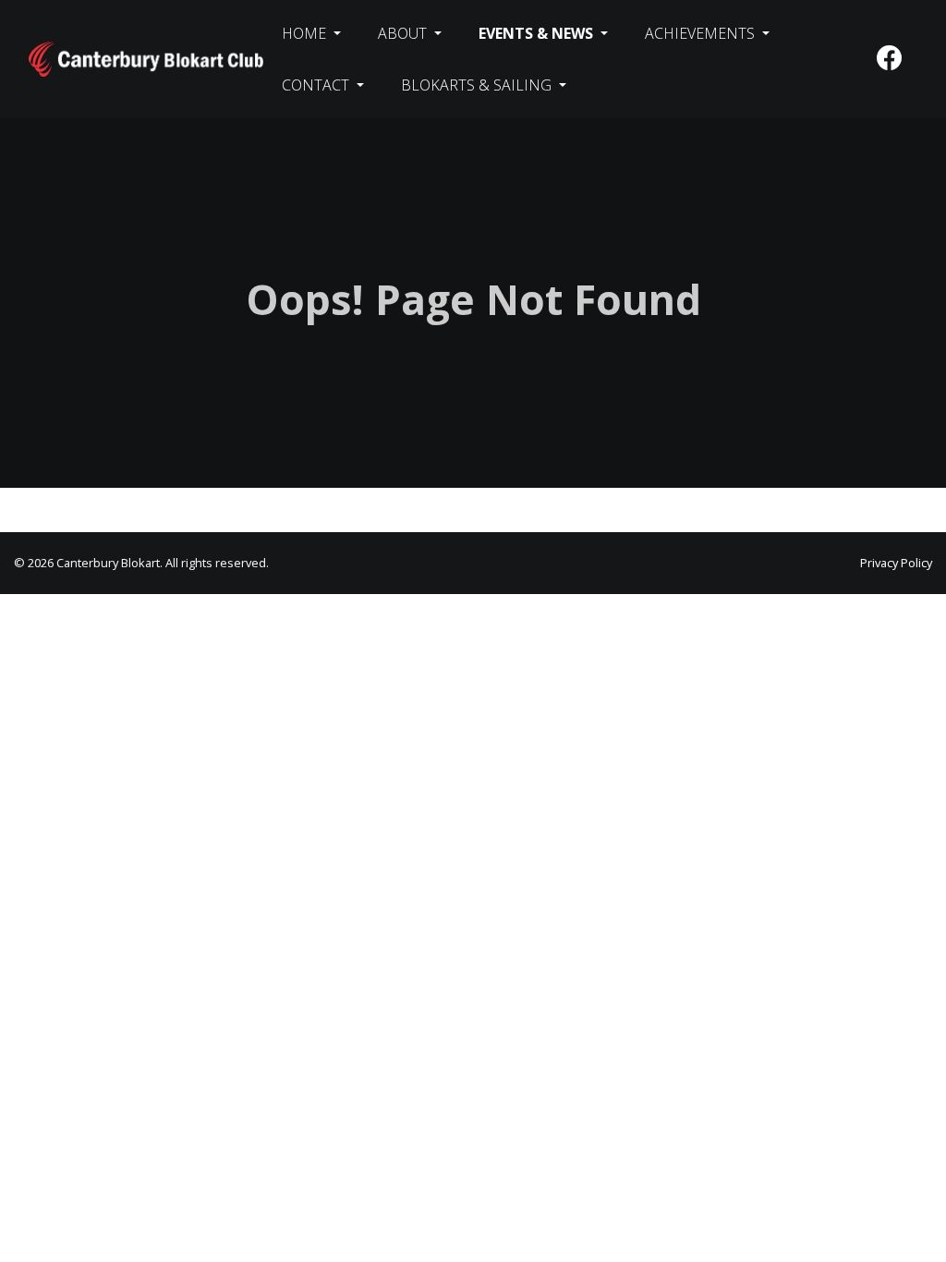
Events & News (538, 33)
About (404, 33)
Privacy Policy (896, 562)
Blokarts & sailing (478, 85)
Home (306, 33)
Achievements (701, 33)
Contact (317, 85)
